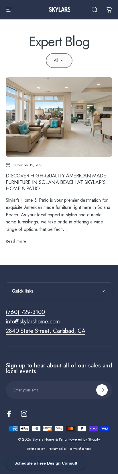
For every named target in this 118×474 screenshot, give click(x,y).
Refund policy (36, 449)
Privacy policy (57, 449)
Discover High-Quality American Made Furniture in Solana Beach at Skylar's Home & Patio (56, 182)
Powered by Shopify (84, 439)
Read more (16, 241)
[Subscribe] (102, 390)
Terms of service (80, 449)
